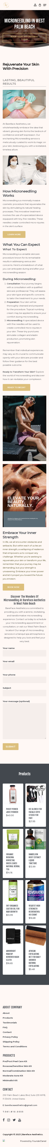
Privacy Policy (10, 1037)
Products (8, 1018)
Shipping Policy (11, 1041)
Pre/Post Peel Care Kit (15, 1061)
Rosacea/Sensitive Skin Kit (17, 1066)
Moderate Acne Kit (13, 1075)
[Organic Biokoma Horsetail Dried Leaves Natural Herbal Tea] (13, 839)
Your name (9, 648)
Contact (7, 1032)
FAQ (5, 1027)
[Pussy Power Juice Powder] (13, 794)
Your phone (9, 674)
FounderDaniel (39, 1141)
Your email (8, 661)
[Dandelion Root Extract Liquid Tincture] (35, 839)
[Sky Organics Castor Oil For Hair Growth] (13, 890)
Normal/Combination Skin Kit (19, 1071)
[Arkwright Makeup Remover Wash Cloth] (13, 935)
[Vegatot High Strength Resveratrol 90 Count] (35, 890)
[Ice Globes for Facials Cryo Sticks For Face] (35, 794)
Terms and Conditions (15, 1046)
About (6, 1013)
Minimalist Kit (10, 1080)
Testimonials (10, 1022)
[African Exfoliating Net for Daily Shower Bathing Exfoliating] (35, 935)
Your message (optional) (16, 701)
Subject (7, 688)
